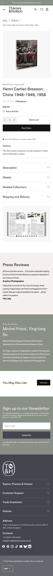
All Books (14, 20)
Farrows (40, 561)
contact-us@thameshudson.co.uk (17, 540)
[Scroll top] (50, 573)
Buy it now (26, 127)
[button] (2, 2)
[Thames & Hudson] (15, 9)
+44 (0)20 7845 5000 (12, 537)
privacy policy (25, 442)
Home (5, 20)
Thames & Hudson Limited (19, 561)
